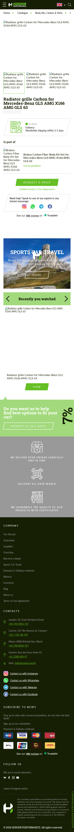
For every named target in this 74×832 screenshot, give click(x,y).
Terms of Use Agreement (16, 600)
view (37, 386)
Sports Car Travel (12, 564)
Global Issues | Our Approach (37, 189)
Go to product (32, 165)
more (37, 274)
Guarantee (8, 540)
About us (8, 594)
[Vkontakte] (5, 777)
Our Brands (9, 534)
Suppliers (8, 546)
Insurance (8, 582)
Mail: (22, 663)
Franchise (8, 552)
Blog (5, 588)
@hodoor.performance (72, 809)
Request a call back (28, 426)
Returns (7, 576)
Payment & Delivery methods (18, 570)
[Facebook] (9, 777)
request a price (37, 182)
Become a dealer (12, 558)
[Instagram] (13, 777)
